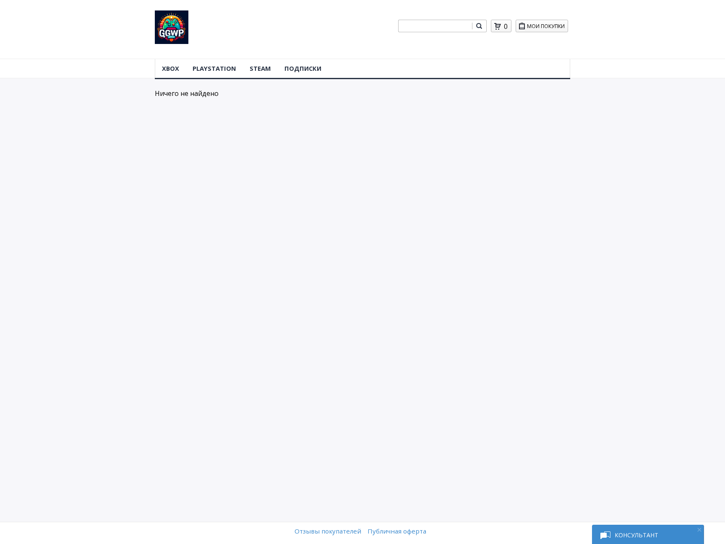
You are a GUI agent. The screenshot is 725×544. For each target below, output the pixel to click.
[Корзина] (497, 26)
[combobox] (435, 26)
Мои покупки (546, 26)
